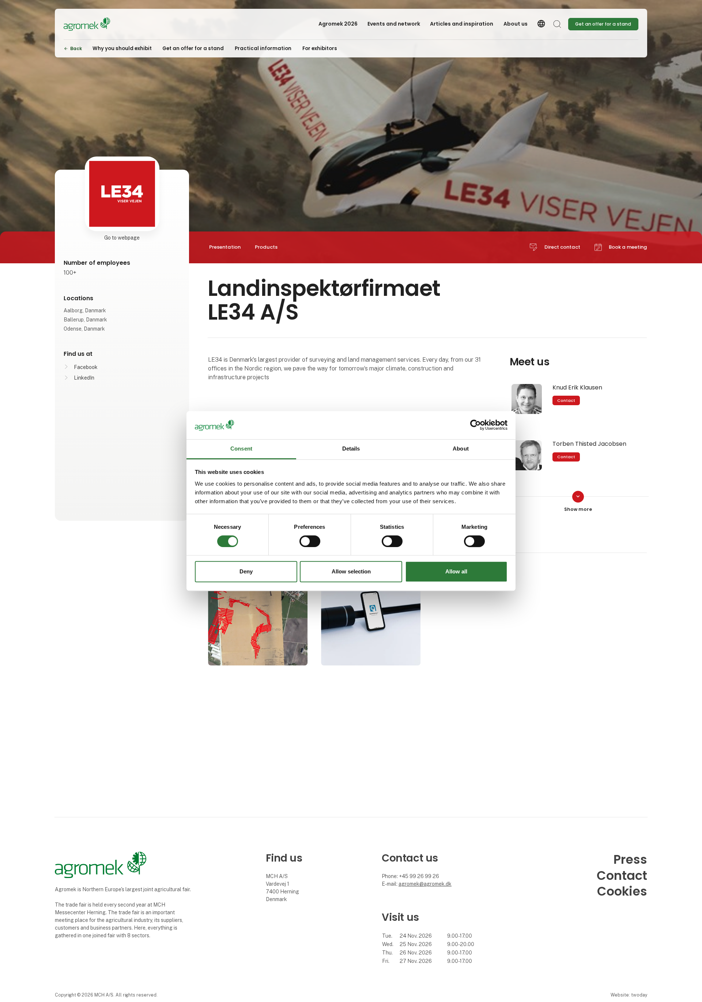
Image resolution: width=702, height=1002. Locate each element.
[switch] (309, 541)
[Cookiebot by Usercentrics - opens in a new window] (475, 425)
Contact (566, 400)
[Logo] (93, 24)
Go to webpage (122, 238)
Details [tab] (351, 448)
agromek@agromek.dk (425, 884)
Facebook (86, 367)
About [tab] (461, 448)
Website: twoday (629, 995)
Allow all (456, 571)
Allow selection (351, 571)
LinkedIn (84, 378)
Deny (246, 571)
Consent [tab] (241, 448)
